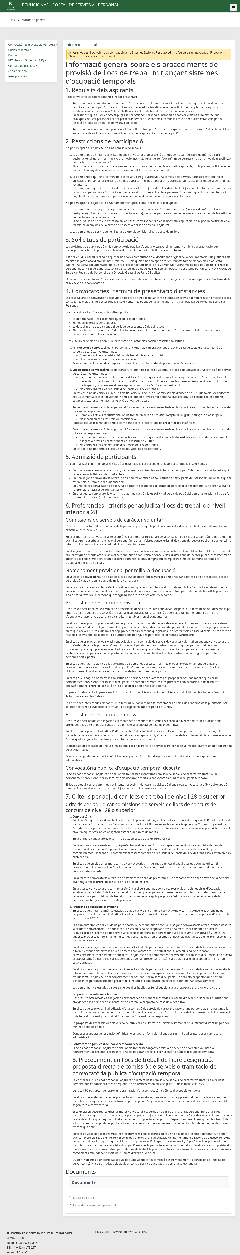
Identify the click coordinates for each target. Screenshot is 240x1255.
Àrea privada (16, 76)
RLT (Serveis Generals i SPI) (26, 60)
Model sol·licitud (83, 1198)
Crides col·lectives (19, 50)
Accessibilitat (122, 1232)
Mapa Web (102, 1232)
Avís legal (141, 1232)
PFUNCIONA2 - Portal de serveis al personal (70, 5)
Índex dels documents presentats (95, 1205)
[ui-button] (233, 7)
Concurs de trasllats (21, 66)
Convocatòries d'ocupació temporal (32, 45)
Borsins (13, 55)
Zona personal (17, 71)
